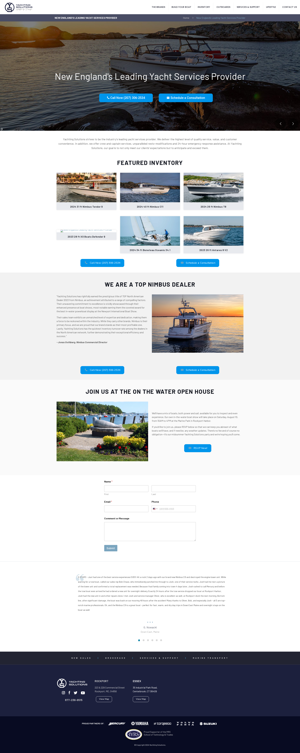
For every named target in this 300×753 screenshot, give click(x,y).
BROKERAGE (115, 658)
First (106, 494)
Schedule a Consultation (186, 98)
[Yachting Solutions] (18, 7)
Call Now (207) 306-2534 (127, 98)
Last (154, 494)
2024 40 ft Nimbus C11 (150, 206)
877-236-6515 (73, 700)
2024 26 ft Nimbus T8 (213, 206)
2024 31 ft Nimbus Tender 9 (86, 206)
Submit (111, 548)
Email (108, 501)
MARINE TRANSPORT (211, 658)
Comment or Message (116, 518)
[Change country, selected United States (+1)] (155, 508)
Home (186, 17)
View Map (104, 699)
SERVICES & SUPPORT (159, 658)
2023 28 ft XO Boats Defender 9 (86, 236)
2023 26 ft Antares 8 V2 (213, 250)
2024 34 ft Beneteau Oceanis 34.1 (150, 250)
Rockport (101, 681)
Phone (155, 501)
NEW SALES (81, 658)
